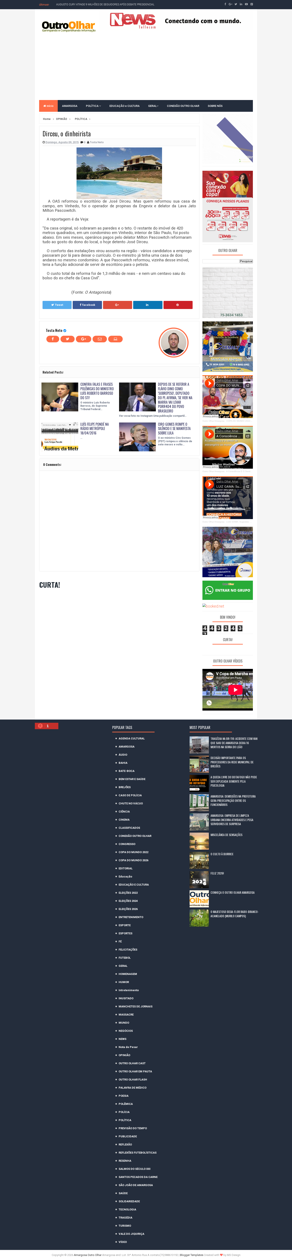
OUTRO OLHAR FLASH (133, 1079)
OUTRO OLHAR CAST (132, 1063)
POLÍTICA (92, 105)
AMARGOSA (69, 105)
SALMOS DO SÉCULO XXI (134, 1168)
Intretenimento (129, 990)
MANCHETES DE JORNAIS (135, 1006)
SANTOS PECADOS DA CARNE (138, 1177)
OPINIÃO (124, 1055)
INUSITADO (126, 998)
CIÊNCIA (124, 811)
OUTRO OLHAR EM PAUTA (135, 1071)
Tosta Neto (54, 330)
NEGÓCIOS (126, 1030)
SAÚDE (123, 1193)
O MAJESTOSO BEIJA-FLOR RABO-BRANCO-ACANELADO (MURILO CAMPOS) (235, 913)
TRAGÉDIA (125, 1217)
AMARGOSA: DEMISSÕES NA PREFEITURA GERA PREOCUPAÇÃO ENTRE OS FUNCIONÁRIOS (233, 800)
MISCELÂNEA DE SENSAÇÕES (226, 834)
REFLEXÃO (125, 1144)
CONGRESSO (127, 844)
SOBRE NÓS (215, 105)
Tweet (59, 304)
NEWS (122, 1039)
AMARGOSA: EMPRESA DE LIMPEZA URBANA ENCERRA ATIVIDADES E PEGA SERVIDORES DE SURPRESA (232, 819)
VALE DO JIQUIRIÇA (131, 1233)
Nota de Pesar (128, 1047)
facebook (88, 304)
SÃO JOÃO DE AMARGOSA (136, 1185)
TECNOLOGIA (127, 1209)
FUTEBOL (125, 957)
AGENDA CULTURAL (132, 738)
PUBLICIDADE (128, 1136)
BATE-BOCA (126, 771)
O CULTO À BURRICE (222, 854)
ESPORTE (125, 925)
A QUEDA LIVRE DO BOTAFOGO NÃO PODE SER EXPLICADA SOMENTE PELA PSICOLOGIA (234, 781)
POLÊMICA (126, 1103)
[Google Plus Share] (117, 305)
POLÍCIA (124, 1112)
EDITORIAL (126, 868)
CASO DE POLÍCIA (130, 795)
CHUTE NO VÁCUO (131, 803)
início (49, 105)
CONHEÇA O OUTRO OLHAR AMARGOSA (233, 892)
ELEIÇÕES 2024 (128, 900)
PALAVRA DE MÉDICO (132, 1087)
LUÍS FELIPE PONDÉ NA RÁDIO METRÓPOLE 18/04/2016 (94, 429)
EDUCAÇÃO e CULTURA (124, 105)
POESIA (123, 1095)
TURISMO (125, 1225)
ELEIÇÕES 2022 (128, 892)
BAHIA (123, 762)
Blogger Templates (191, 1255)
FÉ (120, 941)
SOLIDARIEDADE (129, 1201)
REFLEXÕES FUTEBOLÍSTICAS (137, 1152)
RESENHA (125, 1160)
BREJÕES (125, 787)
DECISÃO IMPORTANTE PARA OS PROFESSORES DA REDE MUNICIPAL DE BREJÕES (232, 761)
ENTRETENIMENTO (131, 917)
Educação (125, 876)
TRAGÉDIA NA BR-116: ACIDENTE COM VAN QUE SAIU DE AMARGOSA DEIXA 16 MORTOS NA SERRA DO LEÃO (234, 742)
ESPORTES (125, 933)
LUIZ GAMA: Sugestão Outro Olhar (243, 522)
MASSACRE (126, 1014)
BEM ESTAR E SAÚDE (132, 779)
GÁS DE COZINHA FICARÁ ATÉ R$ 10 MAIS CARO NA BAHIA (91, 4)
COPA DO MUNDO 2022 (133, 852)
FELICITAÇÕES (128, 949)
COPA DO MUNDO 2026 (133, 860)
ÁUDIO (123, 754)
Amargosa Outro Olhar (88, 1255)
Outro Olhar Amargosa (213, 421)
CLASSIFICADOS (129, 827)
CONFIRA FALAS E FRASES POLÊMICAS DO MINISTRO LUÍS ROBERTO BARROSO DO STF (97, 391)
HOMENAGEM (128, 974)
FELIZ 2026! (217, 873)
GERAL (152, 105)
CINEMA (124, 819)
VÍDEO (123, 1242)
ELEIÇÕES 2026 (128, 909)
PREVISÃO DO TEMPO (133, 1128)
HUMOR (124, 982)
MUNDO (124, 1022)
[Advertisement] (146, 66)
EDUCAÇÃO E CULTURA (134, 884)
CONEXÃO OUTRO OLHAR (183, 105)
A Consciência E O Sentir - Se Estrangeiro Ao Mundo (252, 471)
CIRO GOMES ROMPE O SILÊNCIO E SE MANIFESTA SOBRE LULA (174, 429)
